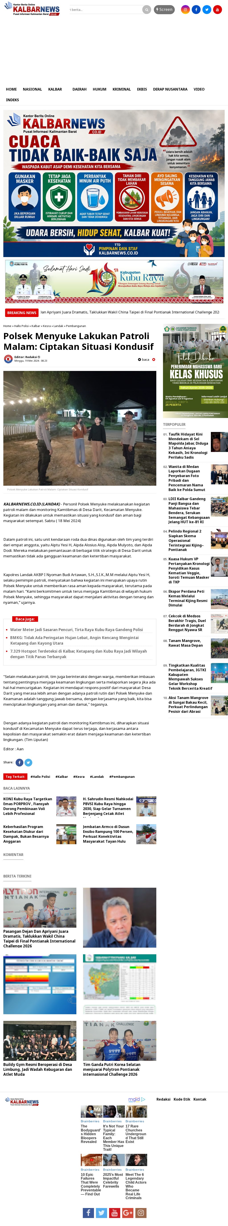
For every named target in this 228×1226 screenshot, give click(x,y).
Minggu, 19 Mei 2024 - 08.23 (30, 360)
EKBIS (142, 89)
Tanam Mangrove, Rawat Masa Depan (186, 643)
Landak (58, 326)
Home (7, 326)
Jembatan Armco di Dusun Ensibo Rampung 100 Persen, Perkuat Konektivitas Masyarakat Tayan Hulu (108, 834)
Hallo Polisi (21, 326)
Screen (165, 9)
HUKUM (99, 89)
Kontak (199, 1099)
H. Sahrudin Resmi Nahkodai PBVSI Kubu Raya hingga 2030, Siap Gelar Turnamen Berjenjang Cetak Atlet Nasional (108, 808)
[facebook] (196, 9)
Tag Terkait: (15, 776)
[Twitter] (28, 762)
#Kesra (79, 776)
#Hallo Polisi (40, 776)
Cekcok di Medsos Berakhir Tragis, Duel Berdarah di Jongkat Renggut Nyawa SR (187, 623)
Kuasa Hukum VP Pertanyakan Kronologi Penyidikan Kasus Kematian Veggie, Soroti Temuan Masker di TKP (189, 570)
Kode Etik (182, 1099)
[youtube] (217, 9)
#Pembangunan (122, 776)
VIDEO (199, 89)
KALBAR (55, 89)
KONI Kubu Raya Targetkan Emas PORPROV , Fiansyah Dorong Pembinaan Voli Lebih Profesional (27, 806)
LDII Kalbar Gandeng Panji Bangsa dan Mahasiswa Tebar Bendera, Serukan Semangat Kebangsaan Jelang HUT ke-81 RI (189, 510)
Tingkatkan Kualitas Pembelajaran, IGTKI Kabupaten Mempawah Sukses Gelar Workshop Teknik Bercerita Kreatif (190, 677)
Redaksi (164, 1099)
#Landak (97, 776)
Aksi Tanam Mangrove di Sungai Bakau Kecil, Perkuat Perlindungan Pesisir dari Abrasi (188, 704)
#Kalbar (61, 776)
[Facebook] (19, 762)
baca (145, 359)
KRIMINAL (122, 89)
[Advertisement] (114, 51)
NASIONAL (32, 89)
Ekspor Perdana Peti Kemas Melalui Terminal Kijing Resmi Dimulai (188, 598)
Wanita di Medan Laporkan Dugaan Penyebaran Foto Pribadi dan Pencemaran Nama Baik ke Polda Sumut (187, 478)
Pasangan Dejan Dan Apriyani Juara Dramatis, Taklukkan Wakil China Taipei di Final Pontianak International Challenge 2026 (39, 939)
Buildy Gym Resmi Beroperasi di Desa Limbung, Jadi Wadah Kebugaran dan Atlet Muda (37, 1069)
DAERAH (80, 89)
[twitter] (206, 9)
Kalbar (36, 326)
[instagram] (185, 9)
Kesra (47, 326)
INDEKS (12, 99)
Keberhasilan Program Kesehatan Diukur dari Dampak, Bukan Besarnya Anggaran (26, 834)
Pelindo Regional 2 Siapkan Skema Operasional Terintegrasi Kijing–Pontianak (186, 540)
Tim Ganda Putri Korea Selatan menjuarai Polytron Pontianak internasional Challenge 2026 (111, 1069)
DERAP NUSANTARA (170, 89)
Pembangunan (76, 326)
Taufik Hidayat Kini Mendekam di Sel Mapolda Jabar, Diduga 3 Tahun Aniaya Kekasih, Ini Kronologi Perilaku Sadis (188, 446)
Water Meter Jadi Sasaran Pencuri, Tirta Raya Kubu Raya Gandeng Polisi (76, 629)
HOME (11, 89)
